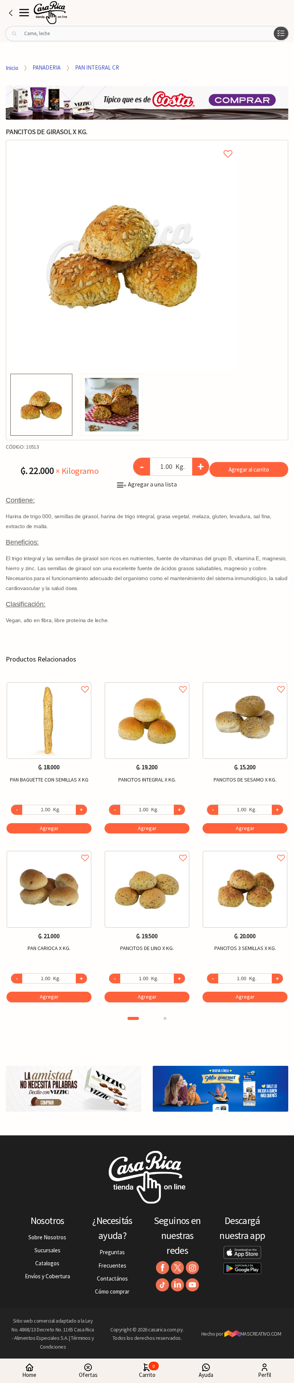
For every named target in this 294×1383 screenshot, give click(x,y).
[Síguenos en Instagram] (192, 1267)
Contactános (112, 1278)
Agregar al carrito (249, 469)
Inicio (12, 67)
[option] (123, 255)
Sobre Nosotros (47, 1237)
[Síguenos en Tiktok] (162, 1285)
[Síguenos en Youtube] (192, 1285)
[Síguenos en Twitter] (177, 1267)
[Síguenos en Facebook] (162, 1267)
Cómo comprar (112, 1291)
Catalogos (47, 1263)
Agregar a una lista (150, 484)
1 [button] (133, 1018)
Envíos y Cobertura (47, 1276)
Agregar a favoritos (49, 680)
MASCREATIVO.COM (260, 1333)
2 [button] (165, 1018)
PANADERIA (46, 67)
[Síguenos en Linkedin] (177, 1285)
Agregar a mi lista (123, 145)
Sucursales (47, 1250)
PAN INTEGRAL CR (97, 67)
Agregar (49, 828)
